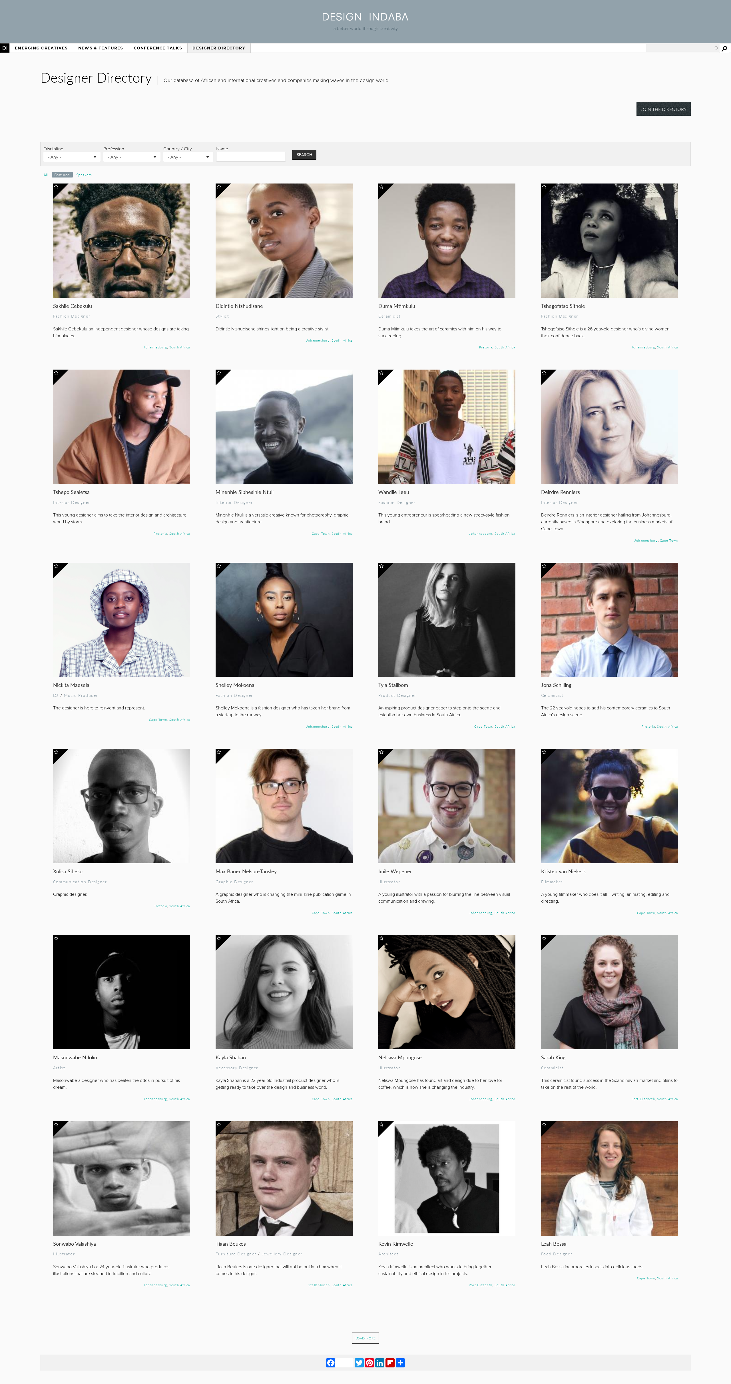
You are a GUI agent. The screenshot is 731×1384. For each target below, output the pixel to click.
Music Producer (81, 695)
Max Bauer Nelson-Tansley (246, 871)
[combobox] (682, 48)
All (45, 175)
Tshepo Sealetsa (71, 491)
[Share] (400, 1362)
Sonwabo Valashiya (74, 1243)
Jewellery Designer (282, 1254)
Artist (59, 1067)
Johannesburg (155, 347)
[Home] (365, 18)
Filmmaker (552, 881)
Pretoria (486, 347)
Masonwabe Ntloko (75, 1057)
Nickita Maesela (71, 684)
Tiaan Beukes (231, 1243)
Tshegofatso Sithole (563, 305)
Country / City (177, 148)
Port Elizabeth (643, 1098)
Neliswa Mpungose (400, 1057)
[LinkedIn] (379, 1362)
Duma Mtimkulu (396, 305)
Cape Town (321, 533)
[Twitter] (359, 1362)
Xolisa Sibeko (68, 871)
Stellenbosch (319, 1285)
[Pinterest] (369, 1362)
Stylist (222, 316)
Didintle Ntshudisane (239, 305)
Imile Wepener (395, 871)
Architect (388, 1254)
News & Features (100, 48)
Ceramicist (389, 316)
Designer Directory (218, 48)
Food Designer (557, 1254)
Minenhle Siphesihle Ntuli (245, 491)
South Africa (179, 347)
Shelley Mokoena (235, 684)
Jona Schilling (556, 684)
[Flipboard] (390, 1362)
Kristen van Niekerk (563, 871)
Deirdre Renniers (560, 491)
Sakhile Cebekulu (72, 305)
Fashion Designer (71, 316)
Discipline (53, 148)
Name (222, 148)
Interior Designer (71, 502)
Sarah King (553, 1057)
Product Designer (397, 695)
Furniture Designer (236, 1254)
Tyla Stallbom (393, 684)
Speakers (84, 175)
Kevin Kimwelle (395, 1243)
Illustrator (389, 881)
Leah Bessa (554, 1243)
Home (5, 48)
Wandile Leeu (393, 491)
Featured (62, 175)
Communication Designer (80, 881)
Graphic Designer (234, 881)
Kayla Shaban (231, 1057)
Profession (113, 148)
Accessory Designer (237, 1067)
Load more (365, 1338)
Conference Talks (158, 48)
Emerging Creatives (41, 48)
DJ (56, 695)
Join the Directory (664, 109)
